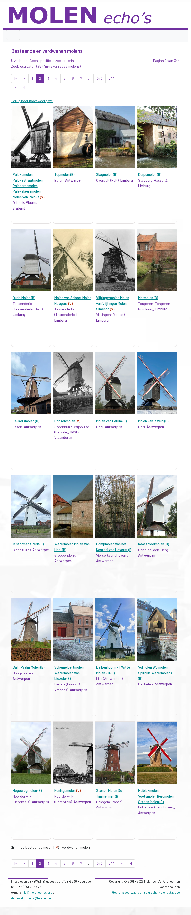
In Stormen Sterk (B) (28, 544)
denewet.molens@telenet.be (31, 898)
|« (15, 78)
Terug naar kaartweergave (32, 101)
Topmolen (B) (64, 174)
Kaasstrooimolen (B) (153, 544)
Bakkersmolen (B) (26, 421)
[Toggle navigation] (13, 35)
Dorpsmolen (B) (149, 174)
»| (23, 87)
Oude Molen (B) (24, 298)
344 (112, 78)
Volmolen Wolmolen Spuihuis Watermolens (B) (155, 673)
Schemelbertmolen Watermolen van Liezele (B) (69, 673)
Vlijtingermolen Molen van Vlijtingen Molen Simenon (112, 303)
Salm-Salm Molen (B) (28, 667)
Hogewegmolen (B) (27, 790)
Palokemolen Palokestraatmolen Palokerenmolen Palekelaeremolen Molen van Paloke (28, 185)
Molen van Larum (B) (111, 421)
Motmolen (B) (148, 298)
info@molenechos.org (37, 892)
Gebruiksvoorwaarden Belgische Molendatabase (146, 892)
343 (99, 78)
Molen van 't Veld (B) (153, 421)
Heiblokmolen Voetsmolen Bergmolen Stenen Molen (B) (156, 796)
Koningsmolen (67, 790)
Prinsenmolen (67, 421)
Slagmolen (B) (106, 174)
